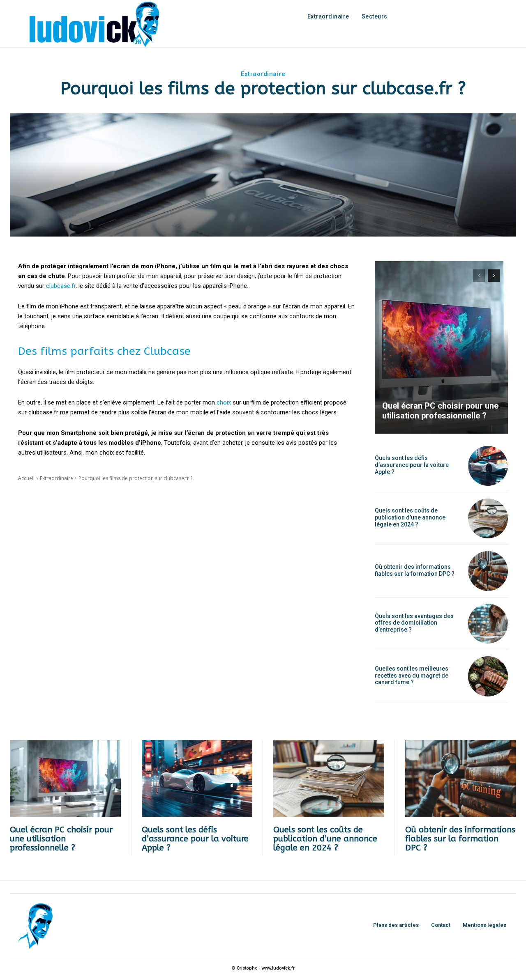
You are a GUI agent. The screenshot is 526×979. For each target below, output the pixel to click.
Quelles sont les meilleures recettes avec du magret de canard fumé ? (411, 675)
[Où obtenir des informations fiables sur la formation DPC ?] (488, 571)
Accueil (26, 478)
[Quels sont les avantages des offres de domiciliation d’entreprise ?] (488, 623)
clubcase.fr (61, 286)
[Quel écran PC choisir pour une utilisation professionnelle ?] (441, 347)
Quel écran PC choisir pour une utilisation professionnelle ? (440, 411)
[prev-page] (479, 275)
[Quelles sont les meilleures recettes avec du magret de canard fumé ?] (488, 676)
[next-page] (494, 275)
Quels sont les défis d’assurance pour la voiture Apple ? (412, 465)
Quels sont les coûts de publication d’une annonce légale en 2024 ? (410, 517)
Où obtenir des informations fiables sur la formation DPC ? (414, 570)
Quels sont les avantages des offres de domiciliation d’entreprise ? (414, 623)
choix (224, 402)
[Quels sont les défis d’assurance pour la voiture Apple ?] (488, 466)
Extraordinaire (263, 74)
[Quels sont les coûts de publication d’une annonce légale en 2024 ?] (488, 518)
